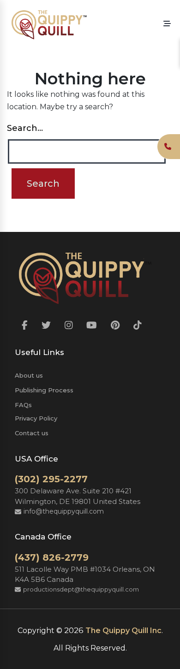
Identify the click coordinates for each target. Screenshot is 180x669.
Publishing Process (44, 390)
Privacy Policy (36, 418)
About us (29, 375)
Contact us (31, 433)
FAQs (23, 405)
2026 (74, 630)
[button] (167, 24)
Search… (25, 128)
